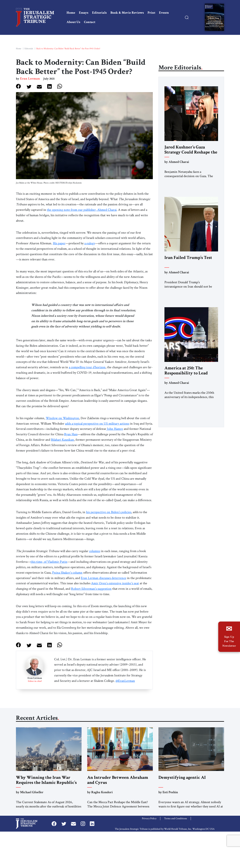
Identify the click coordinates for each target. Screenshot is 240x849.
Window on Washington (62, 418)
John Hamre (115, 429)
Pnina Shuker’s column (67, 572)
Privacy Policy (149, 818)
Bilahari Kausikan (62, 440)
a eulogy (89, 243)
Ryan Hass (70, 434)
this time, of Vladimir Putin (49, 562)
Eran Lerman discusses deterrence (103, 578)
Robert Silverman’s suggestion (91, 589)
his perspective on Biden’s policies (108, 512)
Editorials (99, 12)
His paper (59, 243)
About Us (73, 22)
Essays (83, 12)
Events (164, 12)
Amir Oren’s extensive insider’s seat (115, 583)
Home (71, 12)
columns (94, 551)
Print (151, 12)
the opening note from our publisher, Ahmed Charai (82, 210)
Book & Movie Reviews (127, 12)
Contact (89, 22)
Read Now (214, 18)
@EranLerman (125, 681)
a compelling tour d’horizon (87, 367)
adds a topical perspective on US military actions (97, 423)
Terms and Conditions (175, 818)
